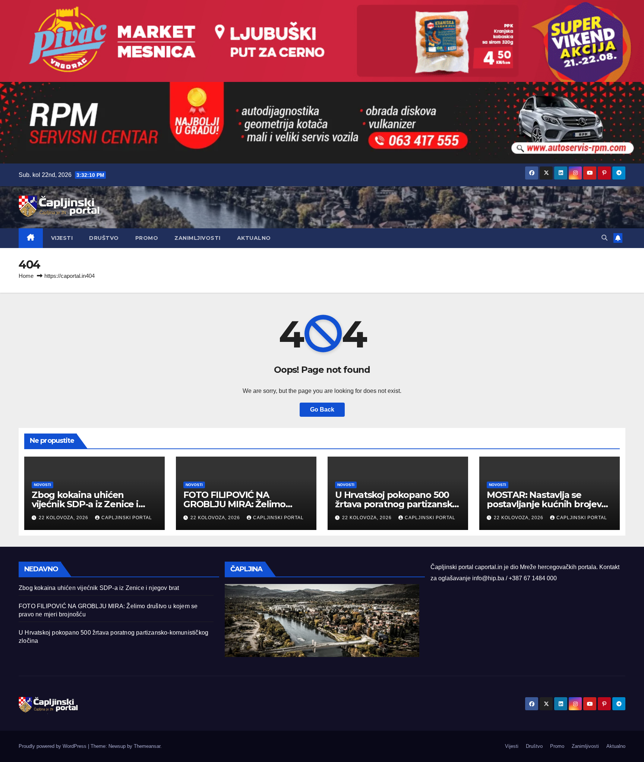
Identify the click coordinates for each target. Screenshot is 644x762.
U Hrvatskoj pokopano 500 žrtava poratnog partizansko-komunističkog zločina (397, 504)
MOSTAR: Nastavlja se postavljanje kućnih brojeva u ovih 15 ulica (546, 504)
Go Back (322, 409)
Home (26, 276)
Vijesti (62, 238)
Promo (146, 238)
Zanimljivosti (197, 238)
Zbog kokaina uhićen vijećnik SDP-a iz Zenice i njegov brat (85, 504)
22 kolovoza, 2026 (64, 517)
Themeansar (147, 746)
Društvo (104, 238)
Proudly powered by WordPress (53, 746)
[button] (604, 238)
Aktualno (254, 238)
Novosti (42, 485)
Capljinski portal (126, 517)
